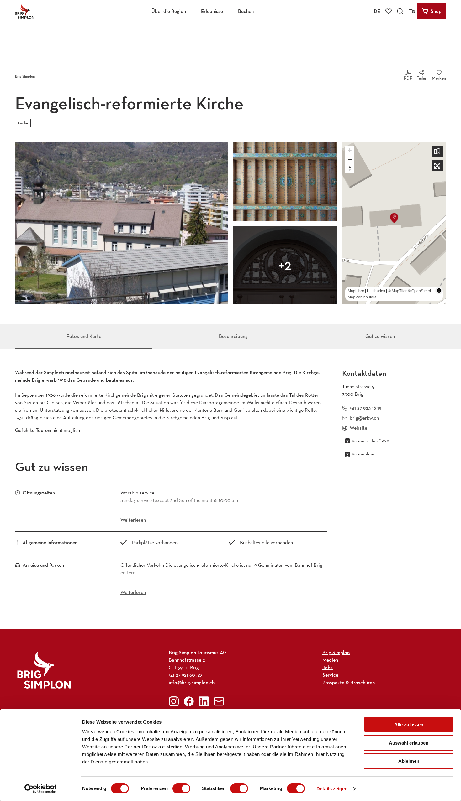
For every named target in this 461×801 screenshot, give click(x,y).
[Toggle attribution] (439, 290)
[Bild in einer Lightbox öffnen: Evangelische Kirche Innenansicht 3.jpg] (285, 265)
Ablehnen (408, 761)
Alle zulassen (408, 724)
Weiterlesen (133, 520)
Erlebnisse (212, 11)
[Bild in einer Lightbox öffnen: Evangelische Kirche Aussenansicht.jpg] (121, 223)
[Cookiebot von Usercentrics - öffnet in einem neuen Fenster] (40, 788)
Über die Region (168, 11)
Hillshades (376, 290)
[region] (394, 223)
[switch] (181, 788)
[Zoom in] (349, 150)
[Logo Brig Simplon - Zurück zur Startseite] (24, 11)
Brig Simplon (25, 76)
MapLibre (356, 290)
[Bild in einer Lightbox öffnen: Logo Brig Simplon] (44, 670)
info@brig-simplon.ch (192, 682)
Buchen (246, 11)
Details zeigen (331, 788)
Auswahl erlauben (408, 743)
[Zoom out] (349, 159)
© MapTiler (397, 290)
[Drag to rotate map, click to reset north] (349, 168)
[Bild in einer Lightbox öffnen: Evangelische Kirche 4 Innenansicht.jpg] (285, 181)
